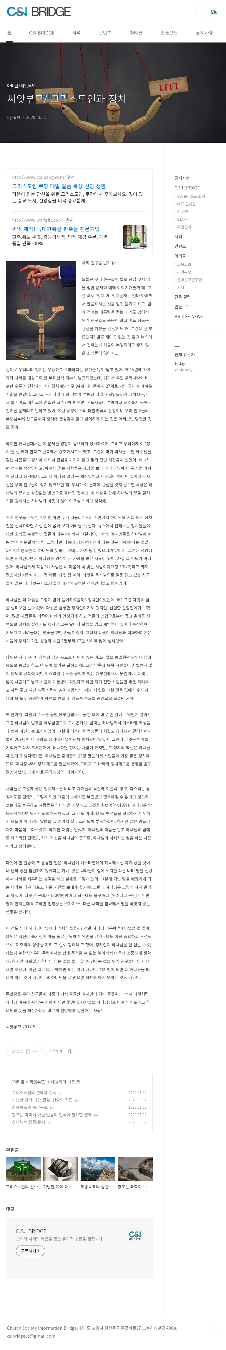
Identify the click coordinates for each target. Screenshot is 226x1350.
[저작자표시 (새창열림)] (70, 1051)
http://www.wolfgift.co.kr (37, 219)
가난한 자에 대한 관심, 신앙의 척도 (42, 1100)
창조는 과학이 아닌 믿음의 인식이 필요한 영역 (52, 1114)
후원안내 (184, 227)
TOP (214, 1330)
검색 (200, 11)
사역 (76, 32)
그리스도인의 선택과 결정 (34, 1092)
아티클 (136, 32)
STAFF (182, 219)
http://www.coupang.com (38, 177)
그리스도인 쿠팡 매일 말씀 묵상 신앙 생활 (59, 185)
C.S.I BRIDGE (31, 1230)
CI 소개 (183, 211)
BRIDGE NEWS (189, 316)
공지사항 (204, 32)
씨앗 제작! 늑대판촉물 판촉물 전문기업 (56, 228)
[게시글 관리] (35, 1051)
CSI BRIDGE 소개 (191, 196)
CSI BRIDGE (41, 32)
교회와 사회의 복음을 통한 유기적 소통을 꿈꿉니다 (59, 1239)
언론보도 (169, 32)
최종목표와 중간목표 (30, 1107)
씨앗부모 (37, 1082)
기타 (180, 287)
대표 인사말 (186, 204)
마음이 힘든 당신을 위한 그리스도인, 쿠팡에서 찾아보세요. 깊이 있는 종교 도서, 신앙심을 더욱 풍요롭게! (77, 197)
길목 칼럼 (183, 297)
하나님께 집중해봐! (28, 1122)
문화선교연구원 (189, 279)
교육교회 (184, 264)
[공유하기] (28, 1051)
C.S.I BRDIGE (187, 188)
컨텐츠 (105, 32)
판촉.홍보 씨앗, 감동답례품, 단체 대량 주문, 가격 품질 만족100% (60, 239)
